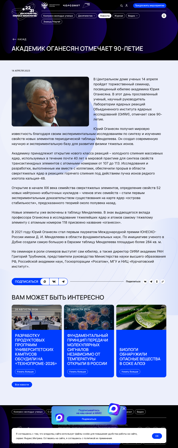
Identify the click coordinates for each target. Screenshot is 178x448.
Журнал (127, 411)
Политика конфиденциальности (64, 443)
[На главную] (25, 13)
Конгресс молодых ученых (28, 411)
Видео (140, 411)
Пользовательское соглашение (27, 443)
